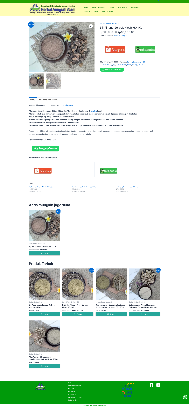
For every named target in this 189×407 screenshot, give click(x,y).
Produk (140, 65)
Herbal (124, 65)
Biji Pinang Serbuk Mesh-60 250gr (41, 187)
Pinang (134, 65)
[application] (126, 8)
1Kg (111, 65)
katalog (94, 111)
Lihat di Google (120, 35)
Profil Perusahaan (98, 7)
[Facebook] (152, 385)
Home (86, 7)
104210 (106, 65)
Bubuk (118, 65)
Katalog (111, 7)
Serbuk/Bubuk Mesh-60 (109, 23)
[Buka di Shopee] (115, 50)
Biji (114, 65)
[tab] (33, 99)
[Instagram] (158, 385)
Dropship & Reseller (91, 11)
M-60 (129, 65)
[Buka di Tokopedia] (145, 50)
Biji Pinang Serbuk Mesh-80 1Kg (127, 187)
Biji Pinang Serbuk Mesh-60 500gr (84, 187)
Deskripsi (33, 100)
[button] (91, 26)
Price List (121, 7)
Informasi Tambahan (48, 100)
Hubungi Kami (107, 11)
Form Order (135, 7)
